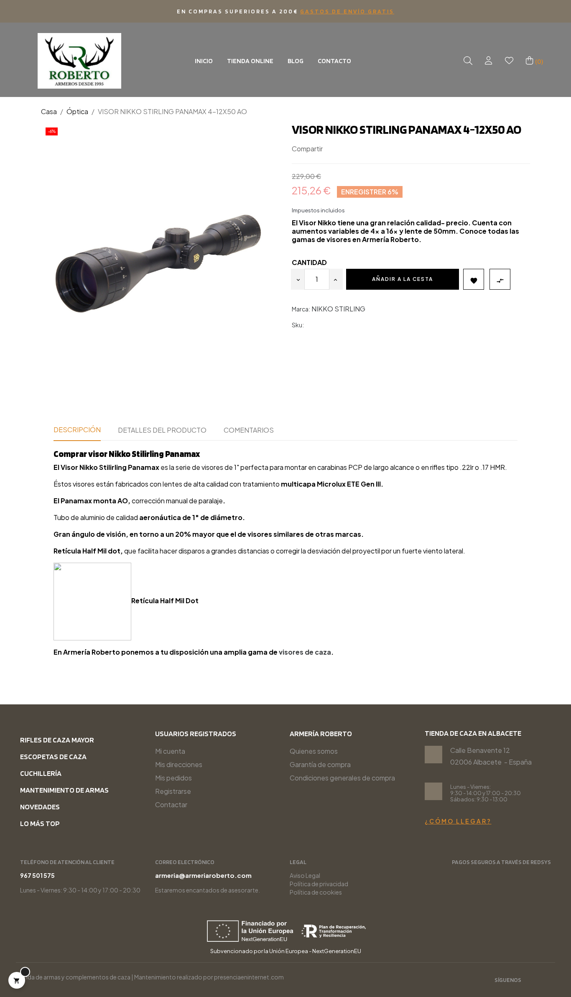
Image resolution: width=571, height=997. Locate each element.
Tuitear (345, 149)
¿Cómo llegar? (458, 821)
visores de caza (305, 652)
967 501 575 (37, 875)
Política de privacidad (319, 883)
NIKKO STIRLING (338, 308)
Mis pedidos (173, 777)
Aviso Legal (305, 875)
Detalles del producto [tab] (162, 430)
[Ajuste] (488, 60)
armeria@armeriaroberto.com (203, 875)
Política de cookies (316, 892)
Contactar (171, 804)
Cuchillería (40, 773)
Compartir (332, 149)
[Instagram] (533, 980)
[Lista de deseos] (509, 60)
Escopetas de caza (53, 756)
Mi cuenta (170, 751)
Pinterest (357, 149)
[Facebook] (547, 980)
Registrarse (173, 791)
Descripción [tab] (77, 429)
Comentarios (249, 430)
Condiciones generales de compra (342, 777)
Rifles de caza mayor (57, 739)
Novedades (40, 806)
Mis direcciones (178, 764)
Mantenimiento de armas (64, 789)
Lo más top (40, 823)
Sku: (298, 325)
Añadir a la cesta (402, 279)
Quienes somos (314, 751)
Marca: (301, 309)
